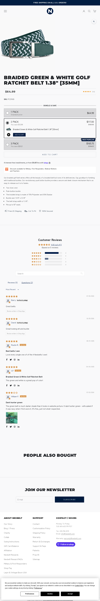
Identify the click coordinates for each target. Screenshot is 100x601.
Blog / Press (9, 528)
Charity (7, 532)
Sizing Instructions (11, 541)
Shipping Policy (39, 532)
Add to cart (50, 154)
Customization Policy (41, 528)
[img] (12, 296)
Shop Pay (8, 568)
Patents (36, 550)
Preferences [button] (38, 588)
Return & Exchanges (41, 541)
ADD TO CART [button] (19, 135)
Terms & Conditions (46, 600)
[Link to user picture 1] (12, 418)
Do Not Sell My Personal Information (66, 600)
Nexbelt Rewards (11, 554)
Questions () (27, 282)
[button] (50, 113)
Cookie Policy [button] (79, 585)
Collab (6, 537)
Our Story (8, 523)
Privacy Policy (52, 600)
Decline (50, 594)
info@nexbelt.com (68, 533)
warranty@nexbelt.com (72, 538)
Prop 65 (36, 554)
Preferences (29, 594)
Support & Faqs (39, 545)
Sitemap (36, 559)
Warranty (36, 537)
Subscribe (69, 499)
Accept (70, 594)
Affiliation (8, 550)
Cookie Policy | (57, 600)
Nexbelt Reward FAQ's (13, 559)
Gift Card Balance (11, 545)
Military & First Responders (15, 563)
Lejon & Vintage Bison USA (15, 572)
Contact (36, 523)
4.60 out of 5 (56, 244)
